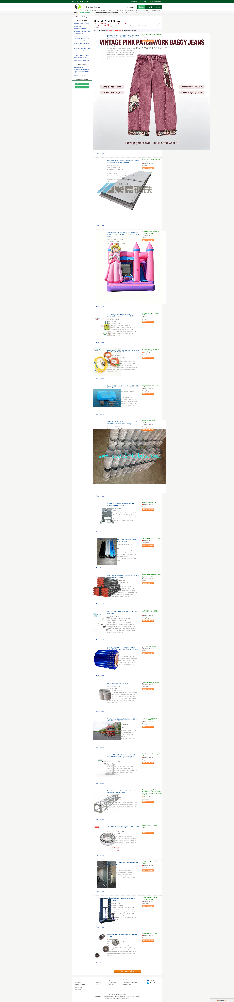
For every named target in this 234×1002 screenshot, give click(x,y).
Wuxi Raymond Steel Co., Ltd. (150, 646)
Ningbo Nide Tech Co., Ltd (149, 933)
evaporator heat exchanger (82, 31)
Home (75, 13)
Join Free (78, 1)
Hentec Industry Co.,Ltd (149, 502)
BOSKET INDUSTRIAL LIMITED (151, 826)
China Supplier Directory (107, 13)
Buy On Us (110, 980)
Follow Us (153, 983)
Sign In (73, 1)
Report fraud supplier (82, 83)
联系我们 (138, 996)
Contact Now (149, 41)
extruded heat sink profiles (81, 43)
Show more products (127, 971)
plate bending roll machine (81, 23)
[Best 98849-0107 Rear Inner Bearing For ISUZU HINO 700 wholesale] (107, 852)
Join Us (98, 984)
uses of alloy (77, 26)
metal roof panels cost (80, 57)
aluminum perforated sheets (82, 48)
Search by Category (154, 7)
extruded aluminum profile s (82, 55)
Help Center (77, 989)
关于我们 (132, 996)
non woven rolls (150, 10)
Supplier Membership (130, 982)
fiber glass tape (78, 33)
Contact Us (77, 982)
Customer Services (79, 980)
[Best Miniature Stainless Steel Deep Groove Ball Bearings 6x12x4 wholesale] (107, 959)
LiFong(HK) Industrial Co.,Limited (151, 538)
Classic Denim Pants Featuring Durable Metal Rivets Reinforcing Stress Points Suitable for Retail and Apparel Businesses (123, 37)
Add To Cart (100, 153)
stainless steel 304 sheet (81, 41)
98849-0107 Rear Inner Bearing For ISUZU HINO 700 (123, 827)
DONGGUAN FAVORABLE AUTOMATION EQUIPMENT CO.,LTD (150, 612)
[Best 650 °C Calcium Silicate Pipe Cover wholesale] (107, 708)
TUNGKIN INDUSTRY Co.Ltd (150, 682)
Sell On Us (126, 980)
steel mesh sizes (106, 10)
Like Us (152, 980)
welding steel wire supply (81, 36)
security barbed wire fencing (137, 10)
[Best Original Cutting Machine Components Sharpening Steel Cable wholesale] (107, 636)
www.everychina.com (121, 994)
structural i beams (79, 46)
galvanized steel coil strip (81, 38)
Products (100, 996)
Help (128, 996)
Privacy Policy (78, 987)
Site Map (111, 996)
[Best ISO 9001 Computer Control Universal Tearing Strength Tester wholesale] (107, 924)
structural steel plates (80, 28)
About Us (98, 980)
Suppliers (106, 996)
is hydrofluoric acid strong (81, 69)
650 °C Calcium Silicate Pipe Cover (117, 683)
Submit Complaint (79, 984)
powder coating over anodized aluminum (145, 13)
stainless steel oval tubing (120, 10)
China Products (87, 13)
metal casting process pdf (92, 10)
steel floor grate (78, 67)
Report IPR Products (81, 87)
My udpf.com (85, 1)
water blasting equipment (81, 60)
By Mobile (111, 984)
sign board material (79, 75)
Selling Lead (127, 984)
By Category (112, 982)
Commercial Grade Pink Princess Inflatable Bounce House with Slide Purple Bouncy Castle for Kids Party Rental (123, 234)
